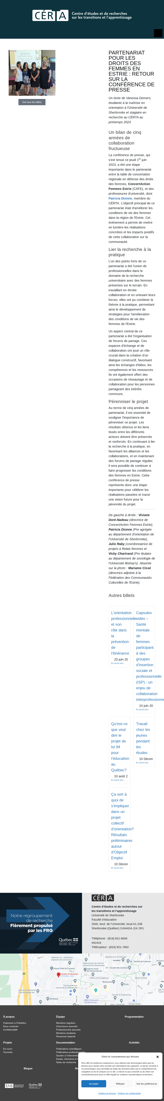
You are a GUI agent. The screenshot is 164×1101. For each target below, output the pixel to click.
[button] (157, 1056)
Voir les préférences (146, 1083)
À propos (9, 1016)
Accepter (93, 1083)
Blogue (28, 1068)
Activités (134, 1042)
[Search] (143, 5)
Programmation (134, 1016)
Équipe (60, 1016)
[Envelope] (158, 5)
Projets (7, 1042)
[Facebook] (150, 5)
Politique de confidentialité (129, 1093)
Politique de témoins (107, 1093)
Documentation (65, 1042)
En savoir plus (117, 663)
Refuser (120, 1083)
